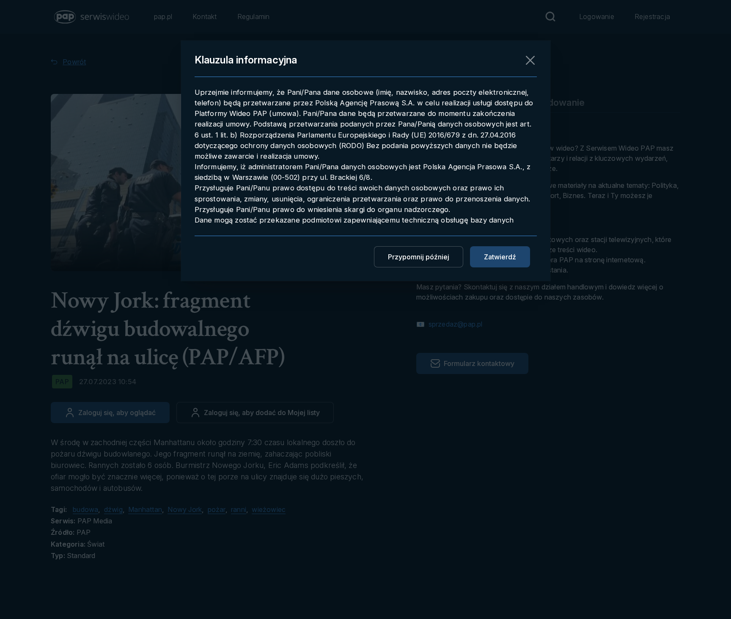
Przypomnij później (418, 257)
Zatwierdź (500, 257)
